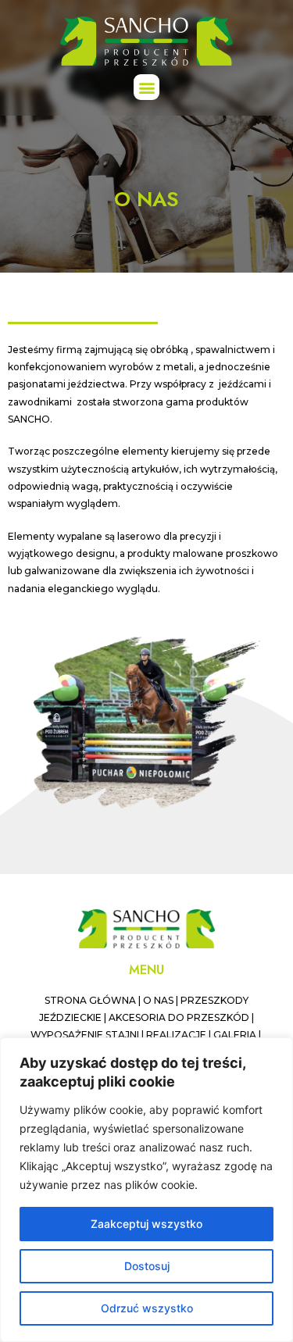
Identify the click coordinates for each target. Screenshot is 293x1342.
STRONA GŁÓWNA (90, 1000)
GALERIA (234, 1034)
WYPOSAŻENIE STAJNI (84, 1034)
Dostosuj (147, 1265)
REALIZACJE (176, 1034)
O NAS (158, 1000)
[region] (146, 1189)
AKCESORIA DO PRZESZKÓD (179, 1017)
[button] (146, 87)
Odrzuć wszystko (147, 1308)
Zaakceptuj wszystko (146, 1223)
